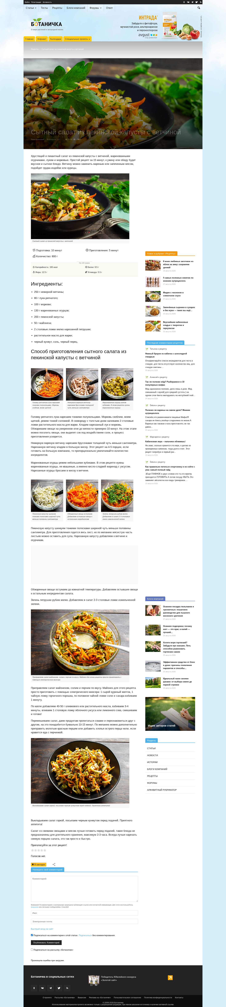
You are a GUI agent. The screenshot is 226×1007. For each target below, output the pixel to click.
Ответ (109, 8)
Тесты (44, 8)
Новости (152, 755)
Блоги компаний (76, 8)
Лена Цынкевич (37, 139)
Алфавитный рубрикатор (162, 790)
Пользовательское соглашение (127, 998)
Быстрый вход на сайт (42, 929)
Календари (55, 39)
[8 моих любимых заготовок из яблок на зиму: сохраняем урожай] (153, 265)
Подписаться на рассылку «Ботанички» (53, 950)
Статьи (30, 8)
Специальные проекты (76, 39)
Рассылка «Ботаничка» (65, 998)
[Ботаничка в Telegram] (192, 2)
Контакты (179, 998)
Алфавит (41, 39)
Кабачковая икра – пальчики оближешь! (165, 441)
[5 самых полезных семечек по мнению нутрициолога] (153, 281)
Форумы (94, 8)
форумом (34, 907)
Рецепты (57, 8)
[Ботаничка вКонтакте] (188, 2)
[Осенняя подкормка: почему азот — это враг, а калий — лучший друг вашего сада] (153, 630)
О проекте (47, 998)
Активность (47, 2)
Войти (27, 2)
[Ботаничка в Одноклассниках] (184, 2)
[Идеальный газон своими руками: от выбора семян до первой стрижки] (153, 682)
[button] (198, 8)
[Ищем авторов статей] (170, 714)
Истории (152, 762)
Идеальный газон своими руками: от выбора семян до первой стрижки (177, 681)
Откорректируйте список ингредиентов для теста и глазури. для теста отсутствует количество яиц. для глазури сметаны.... (170, 364)
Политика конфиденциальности (158, 998)
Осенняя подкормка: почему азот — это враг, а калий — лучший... (177, 629)
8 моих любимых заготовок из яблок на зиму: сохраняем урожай (178, 264)
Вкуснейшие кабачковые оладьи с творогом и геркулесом (175, 325)
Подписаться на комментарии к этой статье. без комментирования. (74, 935)
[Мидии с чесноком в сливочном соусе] (153, 296)
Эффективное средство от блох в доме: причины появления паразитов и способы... (179, 665)
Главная (29, 39)
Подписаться (85, 935)
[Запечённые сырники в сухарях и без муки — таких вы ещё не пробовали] (153, 311)
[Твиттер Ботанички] (196, 2)
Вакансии (82, 998)
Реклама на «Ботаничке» (100, 998)
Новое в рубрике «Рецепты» (161, 253)
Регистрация (36, 2)
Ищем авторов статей (161, 725)
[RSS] (200, 2)
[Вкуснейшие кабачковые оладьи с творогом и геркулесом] (153, 326)
